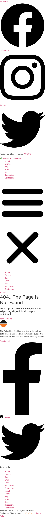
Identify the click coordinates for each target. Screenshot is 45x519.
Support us (9, 175)
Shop (7, 172)
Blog (7, 167)
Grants (7, 169)
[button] (22, 225)
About (7, 161)
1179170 (27, 154)
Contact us (9, 178)
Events (7, 164)
